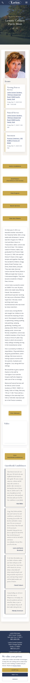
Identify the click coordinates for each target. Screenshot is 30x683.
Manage (15, 679)
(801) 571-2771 (15, 648)
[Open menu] (26, 2)
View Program (15, 193)
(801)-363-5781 (15, 639)
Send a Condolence (15, 166)
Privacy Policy (16, 665)
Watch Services (15, 206)
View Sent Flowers (15, 218)
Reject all (15, 674)
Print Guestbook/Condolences (15, 456)
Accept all (15, 670)
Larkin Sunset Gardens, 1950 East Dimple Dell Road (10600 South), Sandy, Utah (14, 96)
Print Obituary (15, 413)
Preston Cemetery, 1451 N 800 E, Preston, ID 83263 (15, 141)
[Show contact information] (2, 2)
